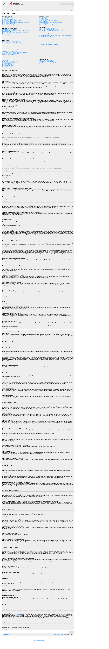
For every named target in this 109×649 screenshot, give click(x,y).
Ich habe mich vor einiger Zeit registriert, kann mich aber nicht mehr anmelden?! (16, 22)
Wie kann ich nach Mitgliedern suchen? (45, 43)
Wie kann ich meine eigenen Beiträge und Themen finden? (49, 44)
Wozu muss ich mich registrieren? (8, 17)
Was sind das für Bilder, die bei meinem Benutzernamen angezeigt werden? (15, 34)
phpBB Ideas (54, 605)
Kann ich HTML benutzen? (7, 59)
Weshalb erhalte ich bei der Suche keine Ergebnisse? (48, 41)
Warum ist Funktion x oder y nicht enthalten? (46, 61)
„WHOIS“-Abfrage (16, 614)
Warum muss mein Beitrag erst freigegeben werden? (11, 53)
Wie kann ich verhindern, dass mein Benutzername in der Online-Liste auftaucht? (16, 30)
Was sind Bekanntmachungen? (7, 63)
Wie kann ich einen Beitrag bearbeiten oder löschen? (11, 42)
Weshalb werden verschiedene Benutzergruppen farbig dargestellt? (50, 22)
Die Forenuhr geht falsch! (6, 31)
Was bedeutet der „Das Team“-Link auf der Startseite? (48, 24)
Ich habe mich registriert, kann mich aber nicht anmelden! (12, 20)
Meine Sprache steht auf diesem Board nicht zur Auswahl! (12, 33)
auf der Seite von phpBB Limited (42, 599)
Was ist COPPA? (5, 18)
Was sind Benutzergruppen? (44, 19)
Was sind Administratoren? (43, 17)
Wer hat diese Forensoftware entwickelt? (46, 60)
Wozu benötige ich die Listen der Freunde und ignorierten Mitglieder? (51, 34)
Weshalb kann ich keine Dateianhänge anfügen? (10, 49)
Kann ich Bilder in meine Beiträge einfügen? (10, 61)
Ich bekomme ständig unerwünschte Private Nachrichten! (48, 29)
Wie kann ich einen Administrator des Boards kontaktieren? (49, 63)
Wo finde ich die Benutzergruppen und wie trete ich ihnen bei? (49, 20)
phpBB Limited (5, 183)
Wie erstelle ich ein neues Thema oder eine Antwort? (11, 41)
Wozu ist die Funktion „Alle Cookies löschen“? (10, 25)
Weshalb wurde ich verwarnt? (7, 50)
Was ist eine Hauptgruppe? (43, 23)
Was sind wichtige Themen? (7, 64)
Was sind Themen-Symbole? (7, 66)
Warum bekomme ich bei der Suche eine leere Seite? (48, 42)
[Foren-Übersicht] (7, 3)
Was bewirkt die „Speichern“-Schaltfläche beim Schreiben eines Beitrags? (15, 52)
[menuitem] (10, 8)
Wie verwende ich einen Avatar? (7, 35)
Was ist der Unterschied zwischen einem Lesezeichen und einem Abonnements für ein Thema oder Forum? (56, 48)
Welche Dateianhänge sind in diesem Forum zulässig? (48, 55)
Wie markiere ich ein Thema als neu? (8, 54)
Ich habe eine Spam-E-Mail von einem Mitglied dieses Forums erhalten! (51, 30)
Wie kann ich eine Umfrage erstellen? (8, 44)
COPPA (62, 100)
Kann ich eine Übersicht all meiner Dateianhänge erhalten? (49, 56)
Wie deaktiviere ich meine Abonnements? (46, 52)
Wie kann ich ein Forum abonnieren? (45, 51)
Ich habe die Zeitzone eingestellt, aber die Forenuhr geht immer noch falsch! (15, 32)
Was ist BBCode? (5, 58)
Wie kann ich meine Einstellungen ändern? (9, 29)
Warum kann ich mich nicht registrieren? (9, 19)
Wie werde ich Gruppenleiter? (44, 21)
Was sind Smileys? (5, 60)
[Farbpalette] (71, 10)
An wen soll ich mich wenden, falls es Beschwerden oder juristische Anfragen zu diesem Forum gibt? (56, 62)
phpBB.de (13, 183)
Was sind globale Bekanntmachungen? (9, 62)
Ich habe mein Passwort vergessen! (8, 23)
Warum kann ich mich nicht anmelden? (9, 21)
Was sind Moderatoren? (43, 18)
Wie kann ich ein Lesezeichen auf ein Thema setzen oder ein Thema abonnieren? (53, 50)
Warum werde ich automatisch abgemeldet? (9, 24)
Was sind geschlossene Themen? (8, 65)
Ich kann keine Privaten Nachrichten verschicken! (47, 28)
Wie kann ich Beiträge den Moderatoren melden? (10, 51)
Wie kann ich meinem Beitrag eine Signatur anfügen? (11, 43)
